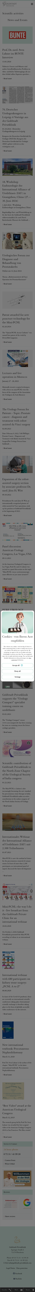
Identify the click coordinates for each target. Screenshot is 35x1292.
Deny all (17, 671)
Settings (17, 677)
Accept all (16, 665)
